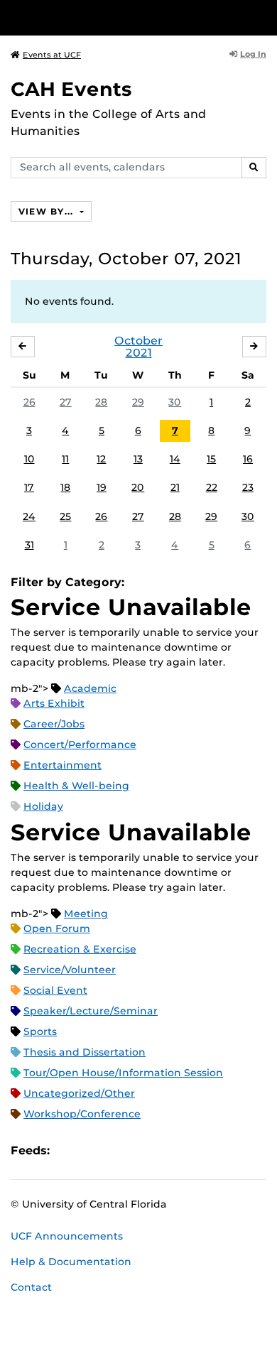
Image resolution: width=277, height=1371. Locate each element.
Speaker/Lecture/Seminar (90, 1010)
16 (248, 459)
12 (101, 459)
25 (65, 516)
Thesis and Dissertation (84, 1052)
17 (29, 487)
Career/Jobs (54, 723)
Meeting (86, 913)
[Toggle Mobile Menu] (262, 17)
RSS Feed (116, 1150)
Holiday (43, 806)
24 (29, 516)
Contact (31, 1287)
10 (29, 459)
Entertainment (62, 765)
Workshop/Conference (82, 1113)
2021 (139, 352)
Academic (90, 688)
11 (65, 459)
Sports (40, 1031)
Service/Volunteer (69, 969)
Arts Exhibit (54, 703)
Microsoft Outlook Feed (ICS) (92, 1150)
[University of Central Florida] (108, 17)
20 (137, 487)
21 (175, 487)
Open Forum (56, 928)
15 (211, 459)
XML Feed (141, 1150)
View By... (47, 211)
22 (211, 487)
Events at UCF (52, 55)
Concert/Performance (79, 744)
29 (138, 402)
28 (101, 402)
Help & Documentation (71, 1261)
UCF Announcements (67, 1236)
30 (174, 402)
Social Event (55, 990)
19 (102, 487)
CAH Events (71, 89)
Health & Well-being (76, 785)
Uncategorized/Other (79, 1093)
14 (175, 459)
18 (65, 487)
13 (138, 459)
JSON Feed (165, 1150)
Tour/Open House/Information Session (123, 1072)
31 (29, 544)
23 (248, 487)
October (138, 340)
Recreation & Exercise (79, 949)
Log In (253, 54)
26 (29, 402)
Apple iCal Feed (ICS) (68, 1150)
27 (66, 402)
